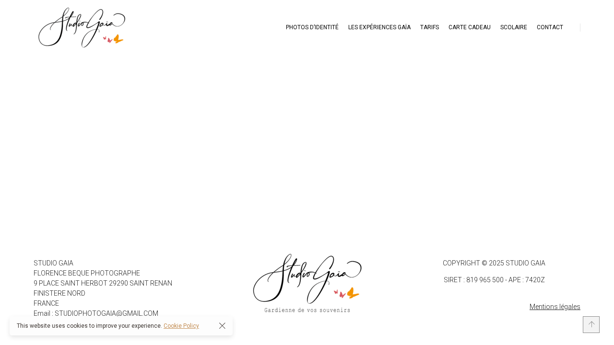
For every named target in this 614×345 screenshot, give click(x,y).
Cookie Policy (181, 325)
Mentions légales (555, 306)
